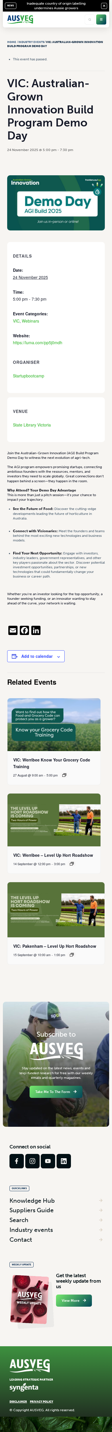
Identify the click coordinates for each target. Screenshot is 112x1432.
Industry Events (31, 42)
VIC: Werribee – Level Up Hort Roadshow (53, 855)
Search (18, 1220)
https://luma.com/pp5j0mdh (37, 342)
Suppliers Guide (31, 1210)
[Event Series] (64, 775)
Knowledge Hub (32, 1200)
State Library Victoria (32, 425)
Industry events (31, 1229)
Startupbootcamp (28, 376)
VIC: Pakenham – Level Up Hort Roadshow (54, 946)
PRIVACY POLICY (41, 1401)
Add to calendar (37, 656)
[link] (16, 1161)
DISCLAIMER (18, 1401)
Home (11, 42)
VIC (16, 321)
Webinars (30, 321)
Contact (20, 1239)
